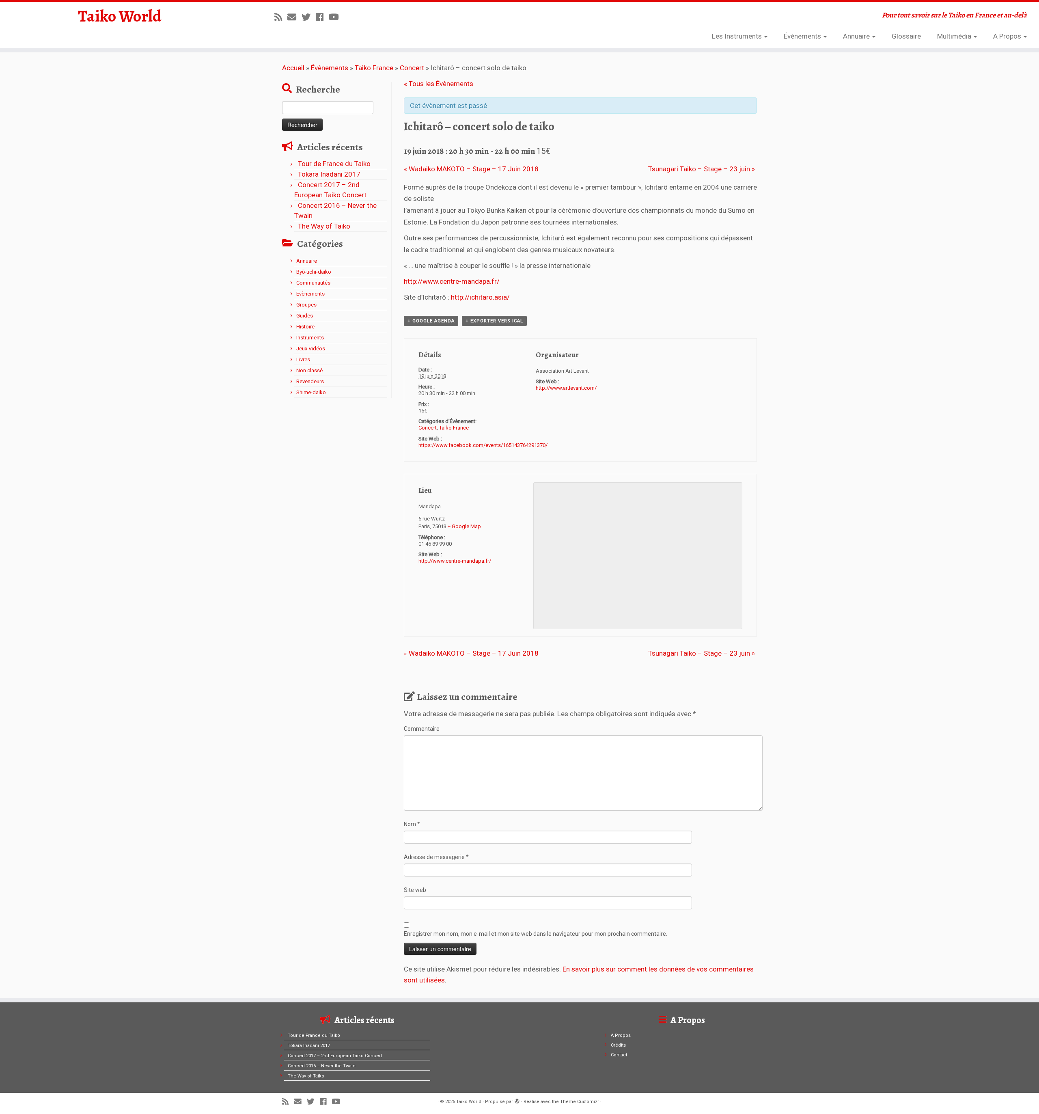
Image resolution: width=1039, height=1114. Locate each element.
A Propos (1008, 36)
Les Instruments (737, 36)
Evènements (310, 294)
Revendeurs (310, 381)
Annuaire (857, 36)
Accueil (293, 68)
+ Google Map (464, 526)
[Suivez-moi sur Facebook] (322, 17)
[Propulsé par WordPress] (517, 1100)
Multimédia (955, 36)
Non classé (309, 370)
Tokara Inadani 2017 (329, 174)
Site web (415, 890)
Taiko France (374, 68)
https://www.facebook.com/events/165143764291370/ (483, 445)
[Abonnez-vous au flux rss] (280, 17)
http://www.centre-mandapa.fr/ (452, 281)
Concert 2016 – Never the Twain (322, 1066)
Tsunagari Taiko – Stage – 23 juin (701, 169)
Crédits (618, 1045)
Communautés (313, 283)
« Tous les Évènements (438, 84)
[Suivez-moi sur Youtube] (336, 17)
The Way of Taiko (324, 226)
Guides (304, 316)
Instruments (310, 338)
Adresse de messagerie (436, 857)
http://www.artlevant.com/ (566, 388)
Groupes (306, 305)
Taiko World (120, 16)
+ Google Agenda (431, 321)
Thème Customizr (579, 1101)
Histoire (305, 327)
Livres (303, 359)
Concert (412, 68)
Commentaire (422, 728)
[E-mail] (294, 17)
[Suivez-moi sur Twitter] (309, 17)
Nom (412, 824)
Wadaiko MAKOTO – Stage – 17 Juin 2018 (471, 169)
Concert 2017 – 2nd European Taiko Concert (335, 1055)
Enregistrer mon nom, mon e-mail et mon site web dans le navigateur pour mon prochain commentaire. (535, 933)
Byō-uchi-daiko (313, 272)
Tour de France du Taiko (334, 164)
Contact (619, 1055)
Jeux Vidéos (310, 348)
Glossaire (906, 36)
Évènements (803, 36)
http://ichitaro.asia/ (480, 297)
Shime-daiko (311, 392)
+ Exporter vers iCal (494, 321)
